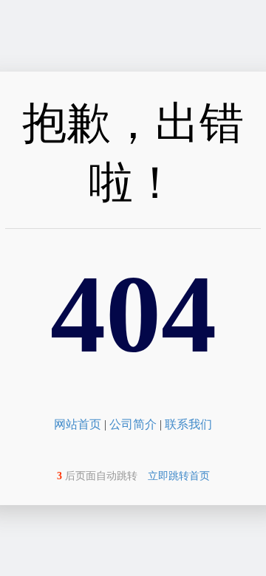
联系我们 (188, 424)
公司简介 (133, 424)
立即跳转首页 (179, 475)
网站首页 (77, 424)
